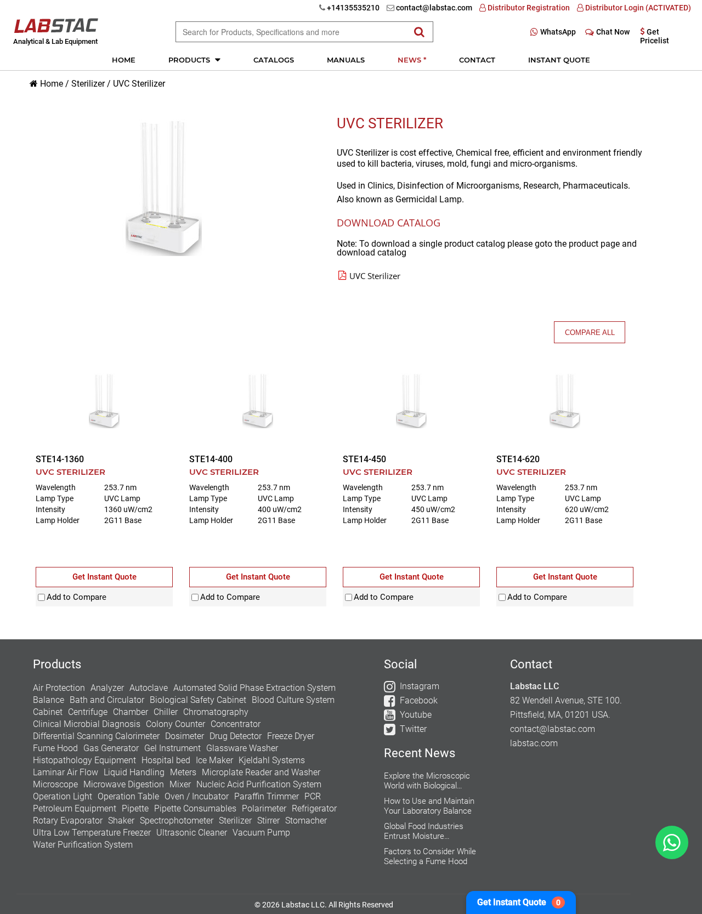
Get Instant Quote (519, 902)
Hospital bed (165, 760)
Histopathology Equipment (84, 760)
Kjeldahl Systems (272, 760)
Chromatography (215, 712)
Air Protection (59, 688)
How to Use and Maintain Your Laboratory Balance (429, 806)
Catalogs (273, 59)
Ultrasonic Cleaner (191, 832)
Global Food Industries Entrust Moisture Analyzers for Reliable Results (423, 831)
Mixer (180, 784)
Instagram (419, 686)
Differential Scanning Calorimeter (96, 736)
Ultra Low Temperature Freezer (92, 832)
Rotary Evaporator (68, 820)
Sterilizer (88, 83)
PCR (312, 796)
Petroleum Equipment (74, 808)
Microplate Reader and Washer (261, 772)
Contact (477, 59)
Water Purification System (83, 844)
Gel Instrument (172, 748)
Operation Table (128, 796)
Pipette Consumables (195, 808)
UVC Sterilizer (139, 83)
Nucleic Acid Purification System (258, 784)
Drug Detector (236, 736)
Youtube (416, 714)
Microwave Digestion (123, 784)
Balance (48, 700)
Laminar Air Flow (65, 772)
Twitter (413, 729)
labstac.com (534, 743)
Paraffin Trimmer (266, 796)
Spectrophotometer (176, 820)
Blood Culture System (293, 700)
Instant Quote (559, 59)
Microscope (55, 784)
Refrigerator (314, 808)
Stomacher (306, 820)
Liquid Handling (134, 772)
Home (123, 59)
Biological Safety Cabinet (198, 700)
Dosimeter (184, 736)
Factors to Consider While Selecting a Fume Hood (430, 856)
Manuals (346, 59)
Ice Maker (214, 760)
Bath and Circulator (107, 700)
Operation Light (62, 796)
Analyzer (107, 688)
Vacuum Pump (261, 832)
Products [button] (190, 59)
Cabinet (48, 712)
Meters (183, 772)
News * (412, 59)
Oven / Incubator (197, 796)
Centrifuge (87, 712)
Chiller (166, 712)
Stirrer (268, 820)
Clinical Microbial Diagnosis (86, 724)
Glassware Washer (242, 748)
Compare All (590, 332)
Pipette (135, 808)
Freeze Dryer (290, 736)
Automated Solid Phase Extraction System (254, 688)
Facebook (419, 700)
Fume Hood (55, 748)
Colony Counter (175, 724)
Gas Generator (111, 748)
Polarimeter (264, 808)
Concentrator (236, 724)
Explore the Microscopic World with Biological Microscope (427, 781)
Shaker (121, 820)
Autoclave (148, 688)
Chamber (130, 712)
